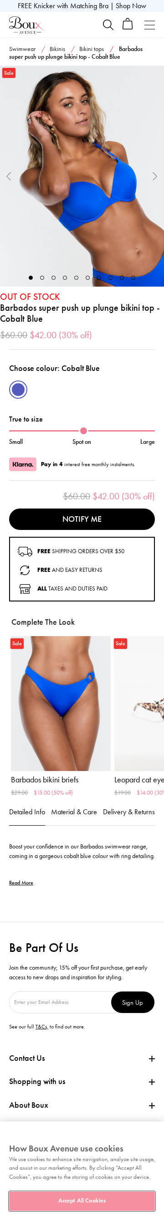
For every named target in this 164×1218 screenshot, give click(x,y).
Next (155, 176)
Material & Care (74, 811)
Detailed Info (27, 811)
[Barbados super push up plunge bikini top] (82, 176)
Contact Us (27, 1058)
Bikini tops (91, 49)
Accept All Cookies (82, 1200)
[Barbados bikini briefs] (61, 703)
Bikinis (57, 49)
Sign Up (132, 1002)
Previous (9, 176)
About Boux (28, 1105)
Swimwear (22, 49)
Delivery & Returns (129, 811)
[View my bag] (128, 27)
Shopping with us (37, 1081)
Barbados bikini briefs (44, 780)
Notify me (82, 519)
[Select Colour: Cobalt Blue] (18, 389)
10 (133, 278)
